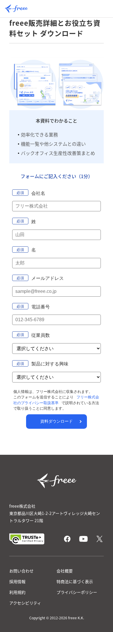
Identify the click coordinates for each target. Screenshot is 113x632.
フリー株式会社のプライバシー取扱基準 (56, 400)
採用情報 (17, 581)
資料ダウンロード (56, 421)
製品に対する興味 (49, 363)
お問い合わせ (21, 571)
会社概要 (65, 571)
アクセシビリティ (25, 603)
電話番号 (40, 306)
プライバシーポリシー (77, 592)
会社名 (38, 193)
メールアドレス (47, 278)
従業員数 (40, 335)
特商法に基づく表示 (75, 581)
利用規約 (17, 592)
